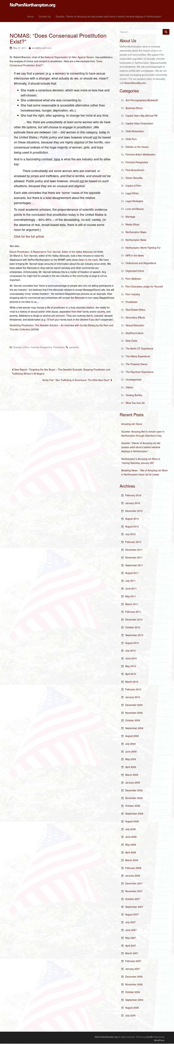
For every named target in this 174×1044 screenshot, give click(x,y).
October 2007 (132, 899)
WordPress (159, 1040)
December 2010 (134, 619)
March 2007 (131, 953)
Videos (129, 387)
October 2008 (132, 805)
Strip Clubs (131, 340)
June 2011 (131, 588)
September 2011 (134, 565)
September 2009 (134, 728)
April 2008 (130, 852)
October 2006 (132, 992)
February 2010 (133, 689)
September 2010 (134, 635)
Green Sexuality (134, 177)
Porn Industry (133, 294)
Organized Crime (135, 271)
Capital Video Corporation (139, 123)
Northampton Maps (136, 232)
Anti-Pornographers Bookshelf (142, 100)
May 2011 (130, 596)
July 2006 (130, 1015)
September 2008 (134, 813)
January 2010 (132, 697)
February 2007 (133, 961)
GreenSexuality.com (135, 83)
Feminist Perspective (41, 347)
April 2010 (130, 674)
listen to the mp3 (88, 259)
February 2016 (133, 495)
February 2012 (133, 542)
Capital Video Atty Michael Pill (141, 115)
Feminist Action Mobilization (140, 154)
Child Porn (131, 139)
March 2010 (131, 681)
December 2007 (134, 883)
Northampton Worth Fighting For (143, 247)
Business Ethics (21, 347)
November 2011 (134, 557)
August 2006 (132, 1007)
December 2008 (134, 790)
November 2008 (134, 798)
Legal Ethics (132, 193)
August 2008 (132, 821)
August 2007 (132, 914)
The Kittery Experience (138, 356)
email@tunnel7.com (41, 47)
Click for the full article (29, 236)
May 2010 (130, 666)
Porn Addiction (133, 278)
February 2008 (133, 868)
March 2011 (131, 604)
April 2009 (130, 767)
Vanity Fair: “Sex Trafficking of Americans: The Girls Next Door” (76, 380)
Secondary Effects (135, 317)
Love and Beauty (135, 208)
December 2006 (134, 976)
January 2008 (132, 875)
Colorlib (149, 1036)
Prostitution (58, 347)
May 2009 (130, 759)
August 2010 (132, 643)
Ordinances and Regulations (141, 263)
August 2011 (132, 573)
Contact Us (45, 16)
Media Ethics (132, 224)
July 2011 (130, 580)
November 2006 (134, 984)
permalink (74, 347)
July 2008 (130, 829)
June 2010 (131, 658)
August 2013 (132, 518)
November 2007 (134, 891)
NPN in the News (135, 255)
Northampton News (136, 240)
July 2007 (130, 922)
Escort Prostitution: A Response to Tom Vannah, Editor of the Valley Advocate (51, 251)
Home (30, 16)
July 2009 (130, 743)
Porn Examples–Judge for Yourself (144, 286)
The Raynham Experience (140, 372)
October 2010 (132, 627)
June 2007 (131, 930)
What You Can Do (135, 403)
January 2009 (132, 782)
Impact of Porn (133, 185)
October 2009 (132, 720)
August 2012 (132, 526)
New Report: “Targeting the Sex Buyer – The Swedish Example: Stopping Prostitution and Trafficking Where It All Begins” (61, 371)
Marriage (130, 216)
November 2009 (134, 712)
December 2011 (134, 549)
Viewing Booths (134, 395)
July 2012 (130, 534)
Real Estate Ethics (135, 309)
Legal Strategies (134, 201)
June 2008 (131, 836)
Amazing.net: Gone (131, 424)
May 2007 (130, 937)
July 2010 (130, 650)
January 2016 (132, 503)
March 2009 (131, 774)
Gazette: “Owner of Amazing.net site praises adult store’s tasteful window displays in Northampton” (109, 16)
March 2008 (131, 860)
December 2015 (134, 511)
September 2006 (134, 999)
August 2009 (132, 736)
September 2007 (134, 906)
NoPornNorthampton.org (106, 1036)
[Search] (166, 32)
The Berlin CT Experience (139, 348)
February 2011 (133, 611)
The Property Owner (136, 364)
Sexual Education (135, 325)
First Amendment (135, 170)
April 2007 (130, 945)
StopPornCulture (134, 333)
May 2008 (130, 844)
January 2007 (132, 968)
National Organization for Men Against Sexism (69, 57)
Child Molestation (135, 131)
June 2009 (131, 751)
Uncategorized (133, 379)
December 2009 (134, 705)
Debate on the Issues (137, 146)
